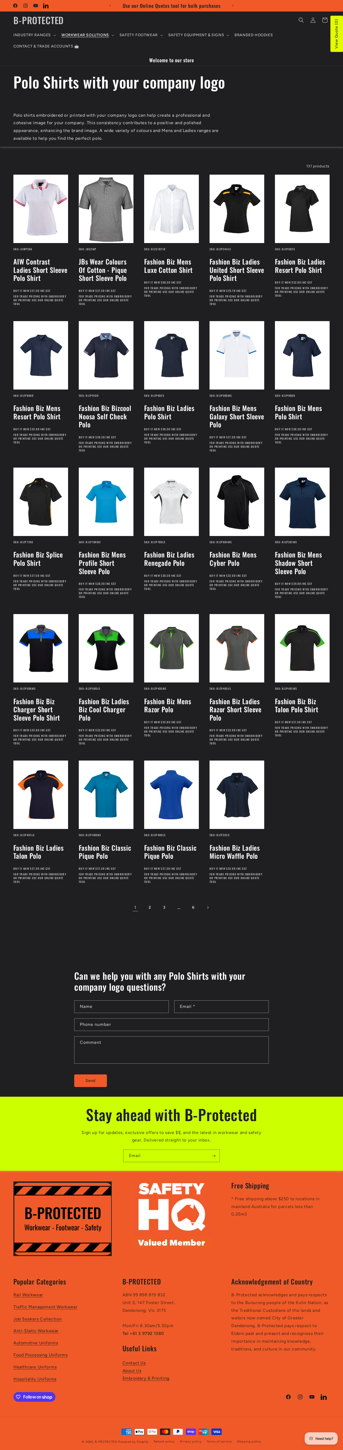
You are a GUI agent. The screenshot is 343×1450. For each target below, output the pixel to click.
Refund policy (164, 1441)
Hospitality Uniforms (35, 1379)
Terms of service (219, 1441)
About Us (131, 1370)
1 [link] (135, 907)
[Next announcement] (233, 6)
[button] (34, 35)
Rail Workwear (28, 1294)
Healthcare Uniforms (35, 1367)
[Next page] (208, 907)
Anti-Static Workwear (36, 1330)
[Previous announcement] (110, 6)
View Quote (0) (336, 34)
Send (90, 1080)
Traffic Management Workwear (45, 1306)
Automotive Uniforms (35, 1342)
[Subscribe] (213, 1156)
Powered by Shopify (133, 1442)
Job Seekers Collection (37, 1318)
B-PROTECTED (106, 1442)
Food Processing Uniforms (40, 1354)
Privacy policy (191, 1441)
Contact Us (134, 1362)
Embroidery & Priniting (145, 1378)
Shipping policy (249, 1441)
